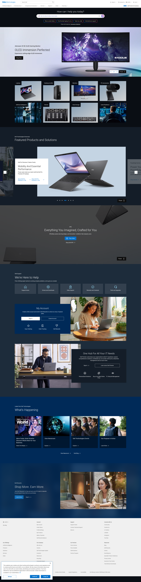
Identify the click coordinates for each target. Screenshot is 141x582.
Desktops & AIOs (48, 83)
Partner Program (74, 553)
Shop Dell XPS (69, 242)
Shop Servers (21, 179)
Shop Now (133, 179)
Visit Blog (76, 453)
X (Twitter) (106, 530)
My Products (40, 532)
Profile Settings (40, 530)
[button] (113, 2)
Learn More (19, 60)
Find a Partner (73, 545)
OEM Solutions (73, 550)
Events (105, 550)
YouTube (106, 538)
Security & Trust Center (109, 561)
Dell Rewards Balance (41, 538)
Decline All (34, 576)
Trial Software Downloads (110, 563)
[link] (121, 2)
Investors (39, 553)
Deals (4, 555)
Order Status (40, 527)
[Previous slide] (111, 71)
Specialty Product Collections (111, 555)
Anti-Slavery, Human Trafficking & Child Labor (100, 572)
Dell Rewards (107, 548)
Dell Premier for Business (133, 5)
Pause (121, 71)
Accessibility (83, 572)
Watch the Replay (20, 445)
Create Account (52, 318)
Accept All (45, 576)
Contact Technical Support (76, 527)
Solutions (5, 550)
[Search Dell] (53, 2)
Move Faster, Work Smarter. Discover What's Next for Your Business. (26, 440)
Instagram (106, 535)
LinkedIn (106, 532)
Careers (38, 548)
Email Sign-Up (107, 553)
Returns (72, 530)
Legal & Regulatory (73, 572)
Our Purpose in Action (108, 438)
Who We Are (39, 545)
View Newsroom (50, 438)
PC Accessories (105, 83)
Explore (46, 445)
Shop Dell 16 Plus (31, 60)
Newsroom (39, 555)
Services (5, 553)
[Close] (50, 563)
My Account (39, 524)
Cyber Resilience (105, 104)
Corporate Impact (41, 561)
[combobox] (37, 2)
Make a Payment (40, 535)
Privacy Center (107, 558)
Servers (46, 104)
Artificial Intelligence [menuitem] (6, 5)
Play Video (72, 238)
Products (5, 548)
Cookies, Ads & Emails (60, 572)
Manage (10, 576)
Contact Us (30, 179)
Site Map (5, 525)
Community (107, 524)
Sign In (30, 318)
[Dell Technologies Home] (9, 2)
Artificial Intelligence (21, 104)
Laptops (18, 83)
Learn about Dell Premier (107, 365)
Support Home (73, 524)
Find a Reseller (73, 548)
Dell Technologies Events (81, 438)
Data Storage (76, 104)
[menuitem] (18, 6)
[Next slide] (116, 71)
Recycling (39, 558)
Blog (105, 545)
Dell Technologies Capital (42, 550)
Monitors (75, 83)
